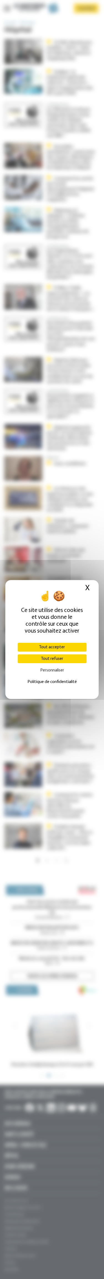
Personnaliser (52, 670)
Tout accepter (52, 647)
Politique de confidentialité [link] (52, 682)
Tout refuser (52, 659)
